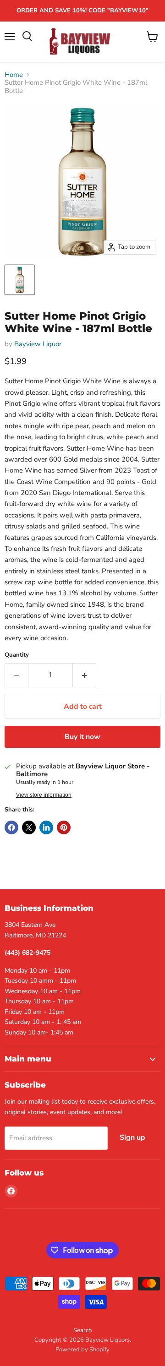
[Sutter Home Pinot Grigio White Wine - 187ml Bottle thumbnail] (19, 279)
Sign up (132, 1137)
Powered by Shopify (82, 1349)
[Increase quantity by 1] (84, 675)
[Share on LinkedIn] (46, 827)
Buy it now (82, 737)
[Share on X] (29, 827)
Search (82, 1330)
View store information (44, 795)
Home (14, 75)
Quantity (17, 655)
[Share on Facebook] (11, 827)
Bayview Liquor (37, 343)
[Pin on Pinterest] (64, 827)
